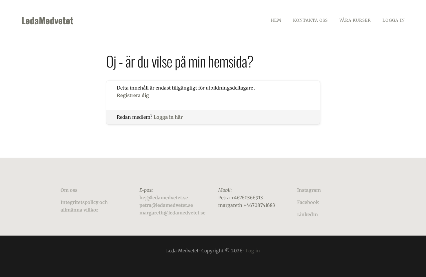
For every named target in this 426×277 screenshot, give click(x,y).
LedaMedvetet (47, 20)
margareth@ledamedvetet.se (172, 213)
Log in (252, 251)
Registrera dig (133, 95)
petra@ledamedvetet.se (166, 205)
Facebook (308, 202)
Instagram (309, 190)
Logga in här (168, 117)
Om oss (69, 190)
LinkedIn (307, 214)
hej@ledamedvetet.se (163, 198)
